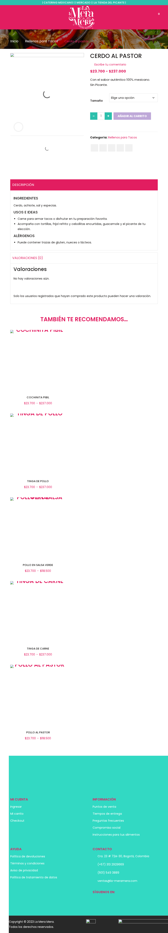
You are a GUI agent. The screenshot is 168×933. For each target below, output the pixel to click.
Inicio (14, 41)
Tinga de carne (38, 649)
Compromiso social (106, 828)
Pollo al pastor (38, 732)
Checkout (17, 821)
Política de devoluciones (27, 856)
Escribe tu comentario (110, 64)
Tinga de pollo (38, 481)
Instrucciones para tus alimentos (116, 835)
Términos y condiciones (27, 863)
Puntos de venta (104, 807)
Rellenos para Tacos (41, 41)
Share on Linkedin (120, 148)
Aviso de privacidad (24, 870)
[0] (154, 17)
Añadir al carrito (132, 116)
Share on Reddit (129, 148)
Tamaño (96, 101)
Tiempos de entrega (107, 814)
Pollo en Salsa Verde (38, 565)
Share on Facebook (94, 148)
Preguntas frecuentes (108, 821)
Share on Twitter (103, 148)
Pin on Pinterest (111, 148)
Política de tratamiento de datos (33, 877)
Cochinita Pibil (38, 397)
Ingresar (16, 807)
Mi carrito (17, 814)
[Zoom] (18, 127)
